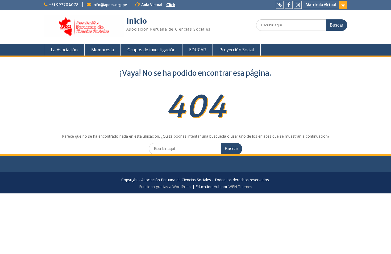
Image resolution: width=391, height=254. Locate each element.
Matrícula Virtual (321, 4)
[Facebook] (289, 5)
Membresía (102, 50)
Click (170, 4)
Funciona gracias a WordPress (165, 186)
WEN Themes (240, 186)
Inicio (136, 21)
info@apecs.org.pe (110, 4)
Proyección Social (236, 50)
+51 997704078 (63, 4)
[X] (280, 5)
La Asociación (64, 50)
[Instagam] (298, 5)
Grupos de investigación (151, 50)
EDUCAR (197, 50)
